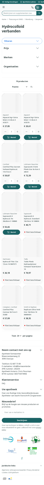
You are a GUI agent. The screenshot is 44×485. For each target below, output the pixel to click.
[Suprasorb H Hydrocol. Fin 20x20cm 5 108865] (11, 202)
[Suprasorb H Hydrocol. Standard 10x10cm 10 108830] (32, 202)
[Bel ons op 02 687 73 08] (32, 7)
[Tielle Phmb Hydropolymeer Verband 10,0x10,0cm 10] (32, 247)
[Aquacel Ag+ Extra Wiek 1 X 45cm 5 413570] (32, 103)
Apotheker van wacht (11, 395)
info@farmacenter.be (21, 366)
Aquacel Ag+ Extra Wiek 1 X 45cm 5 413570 (31, 120)
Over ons (5, 393)
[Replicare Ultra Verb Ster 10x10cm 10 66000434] (32, 295)
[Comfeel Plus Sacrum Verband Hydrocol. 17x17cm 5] (11, 152)
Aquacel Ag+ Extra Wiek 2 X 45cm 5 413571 (10, 120)
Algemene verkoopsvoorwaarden (14, 470)
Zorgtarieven (35, 395)
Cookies (5, 472)
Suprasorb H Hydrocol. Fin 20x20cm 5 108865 (10, 218)
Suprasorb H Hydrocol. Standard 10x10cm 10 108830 (31, 218)
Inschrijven (22, 420)
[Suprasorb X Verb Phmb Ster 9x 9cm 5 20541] (32, 152)
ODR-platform (13, 472)
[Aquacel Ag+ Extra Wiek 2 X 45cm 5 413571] (11, 103)
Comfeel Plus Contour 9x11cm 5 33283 (10, 312)
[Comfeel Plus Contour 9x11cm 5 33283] (11, 295)
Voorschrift (25, 395)
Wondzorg (29, 19)
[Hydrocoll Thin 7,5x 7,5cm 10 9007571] (11, 247)
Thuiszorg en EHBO (16, 19)
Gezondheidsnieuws (30, 393)
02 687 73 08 (15, 363)
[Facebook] (22, 458)
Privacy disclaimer (33, 470)
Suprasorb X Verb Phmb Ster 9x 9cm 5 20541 (32, 169)
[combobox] (19, 13)
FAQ (3, 383)
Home (4, 19)
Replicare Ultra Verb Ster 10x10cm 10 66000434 (32, 312)
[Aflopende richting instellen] (31, 87)
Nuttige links (15, 393)
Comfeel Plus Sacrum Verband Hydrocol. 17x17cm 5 (11, 169)
